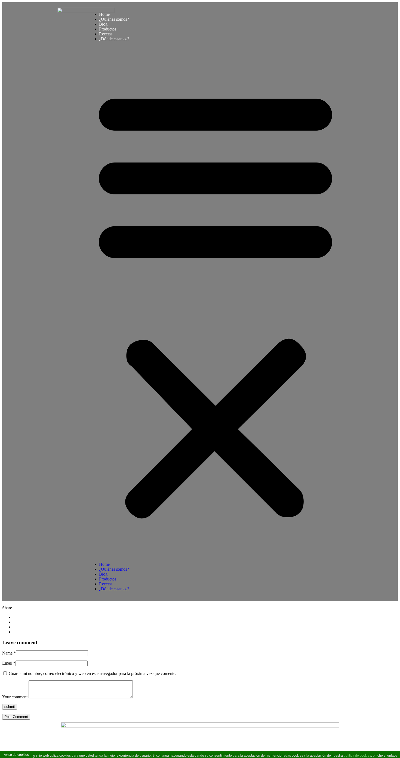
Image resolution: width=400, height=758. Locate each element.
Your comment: (15, 697)
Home (104, 14)
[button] (215, 302)
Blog (103, 24)
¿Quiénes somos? (114, 19)
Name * (9, 653)
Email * (9, 663)
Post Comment (16, 717)
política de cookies (357, 755)
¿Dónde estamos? (114, 38)
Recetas (105, 34)
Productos (107, 29)
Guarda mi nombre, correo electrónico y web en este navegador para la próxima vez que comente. (92, 673)
